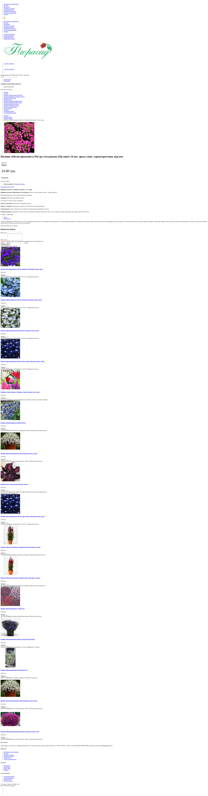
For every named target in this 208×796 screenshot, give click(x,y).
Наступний (11, 187)
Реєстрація (7, 81)
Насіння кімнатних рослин (11, 104)
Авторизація (7, 79)
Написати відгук (5, 244)
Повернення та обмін (10, 11)
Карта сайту (7, 768)
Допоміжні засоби (9, 111)
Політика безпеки (9, 10)
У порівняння (9, 214)
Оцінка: (3, 243)
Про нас (6, 5)
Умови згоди (7, 758)
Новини (6, 14)
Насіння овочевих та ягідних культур (14, 96)
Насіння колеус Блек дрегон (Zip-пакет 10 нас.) (14, 484)
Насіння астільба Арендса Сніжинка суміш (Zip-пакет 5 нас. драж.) (20, 392)
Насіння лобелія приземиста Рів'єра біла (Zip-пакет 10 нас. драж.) (20, 330)
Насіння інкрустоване (10, 98)
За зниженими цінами (10, 113)
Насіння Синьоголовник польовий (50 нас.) (13, 423)
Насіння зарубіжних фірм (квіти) (13, 101)
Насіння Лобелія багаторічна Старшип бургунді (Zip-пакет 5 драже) (20, 547)
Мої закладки (7, 779)
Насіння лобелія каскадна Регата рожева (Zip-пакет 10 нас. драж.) (20, 731)
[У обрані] (6, 275)
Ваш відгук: (4, 240)
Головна (6, 94)
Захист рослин (8, 108)
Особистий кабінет (9, 776)
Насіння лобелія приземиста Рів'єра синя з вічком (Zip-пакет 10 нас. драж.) (23, 361)
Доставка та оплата (9, 8)
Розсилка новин (8, 781)
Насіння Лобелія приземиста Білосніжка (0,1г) (14, 670)
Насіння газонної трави (10, 107)
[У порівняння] (8, 275)
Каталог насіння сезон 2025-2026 (13, 95)
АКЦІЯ (6, 92)
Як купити (7, 7)
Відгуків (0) (7, 218)
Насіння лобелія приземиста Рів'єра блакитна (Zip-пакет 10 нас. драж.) (21, 300)
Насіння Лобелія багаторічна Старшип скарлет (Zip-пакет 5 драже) (20, 578)
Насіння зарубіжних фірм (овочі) (13, 102)
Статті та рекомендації (10, 13)
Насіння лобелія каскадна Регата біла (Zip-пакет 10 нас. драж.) (19, 453)
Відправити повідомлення (11, 4)
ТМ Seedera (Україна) (19, 184)
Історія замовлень (9, 36)
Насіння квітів (8, 99)
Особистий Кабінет (9, 34)
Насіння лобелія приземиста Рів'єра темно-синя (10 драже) (18, 639)
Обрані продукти (8, 37)
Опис (5, 217)
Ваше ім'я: (3, 232)
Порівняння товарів (9, 38)
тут (88, 211)
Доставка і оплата (9, 755)
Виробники (7, 765)
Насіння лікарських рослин (11, 105)
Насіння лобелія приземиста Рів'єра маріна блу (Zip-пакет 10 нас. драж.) (22, 269)
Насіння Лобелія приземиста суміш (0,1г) (13, 608)
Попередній (4, 187)
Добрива (6, 110)
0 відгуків (4, 162)
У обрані (3, 214)
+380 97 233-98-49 (9, 63)
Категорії (3, 89)
